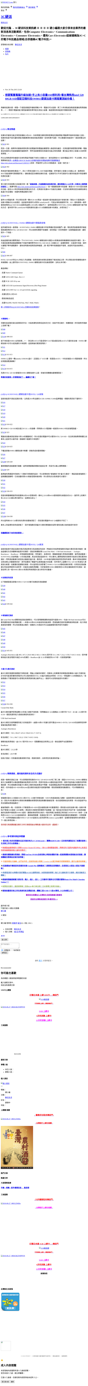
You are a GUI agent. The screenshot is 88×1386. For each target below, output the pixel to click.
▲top (3, 935)
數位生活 (18, 44)
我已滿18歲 (5, 1382)
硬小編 (3, 911)
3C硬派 (6, 17)
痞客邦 (14, 923)
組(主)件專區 (19, 932)
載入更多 (4, 939)
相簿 (7, 49)
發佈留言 (4, 953)
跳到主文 (4, 23)
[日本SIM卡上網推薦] (13, 1007)
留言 (19, 923)
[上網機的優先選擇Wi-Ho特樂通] (11, 1119)
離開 (12, 1382)
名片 (7, 54)
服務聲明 (64, 1356)
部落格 (7, 51)
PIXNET (28, 1356)
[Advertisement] (44, 72)
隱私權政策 (56, 1356)
